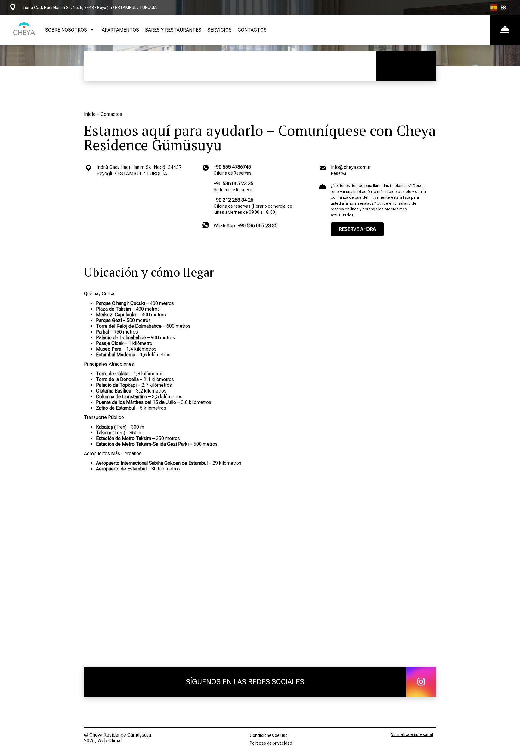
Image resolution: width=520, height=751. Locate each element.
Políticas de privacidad (271, 743)
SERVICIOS (219, 30)
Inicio (90, 114)
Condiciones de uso (269, 735)
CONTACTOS (252, 30)
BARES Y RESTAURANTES (173, 30)
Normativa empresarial (412, 734)
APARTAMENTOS (120, 30)
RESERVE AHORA (357, 229)
